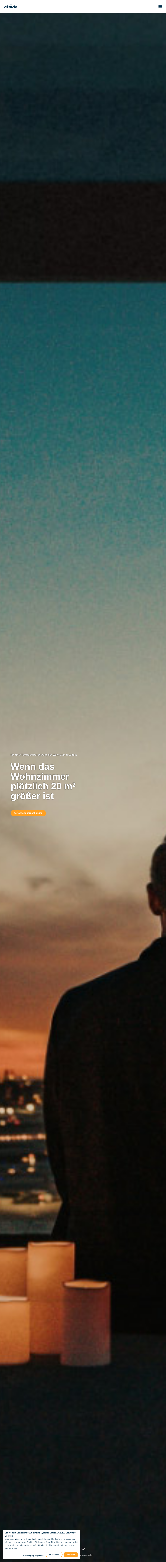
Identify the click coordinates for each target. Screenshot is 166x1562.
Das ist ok (71, 1555)
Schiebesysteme (23, 818)
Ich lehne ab (54, 1555)
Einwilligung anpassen (33, 1555)
